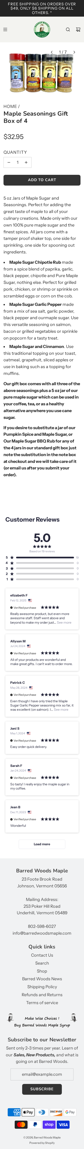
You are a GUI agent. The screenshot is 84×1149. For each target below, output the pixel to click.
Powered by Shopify (42, 1143)
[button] (51, 52)
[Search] (68, 29)
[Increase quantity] (26, 162)
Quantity (15, 152)
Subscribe (42, 1089)
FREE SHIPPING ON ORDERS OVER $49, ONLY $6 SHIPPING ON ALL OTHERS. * (42, 8)
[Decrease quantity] (9, 162)
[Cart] (78, 29)
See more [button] (63, 622)
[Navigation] (5, 29)
